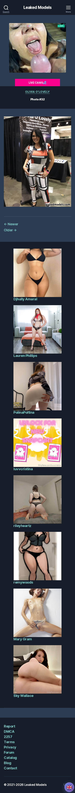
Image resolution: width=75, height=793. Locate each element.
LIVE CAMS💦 (37, 82)
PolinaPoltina (23, 412)
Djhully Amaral (25, 299)
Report (9, 726)
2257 (8, 737)
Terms (9, 742)
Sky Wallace (23, 696)
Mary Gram (22, 639)
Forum (9, 752)
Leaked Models (37, 7)
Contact (10, 768)
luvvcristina (23, 469)
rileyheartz (22, 526)
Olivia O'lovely (37, 91)
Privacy (10, 747)
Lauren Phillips (25, 356)
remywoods (23, 582)
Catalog (10, 758)
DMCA (9, 731)
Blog (7, 763)
